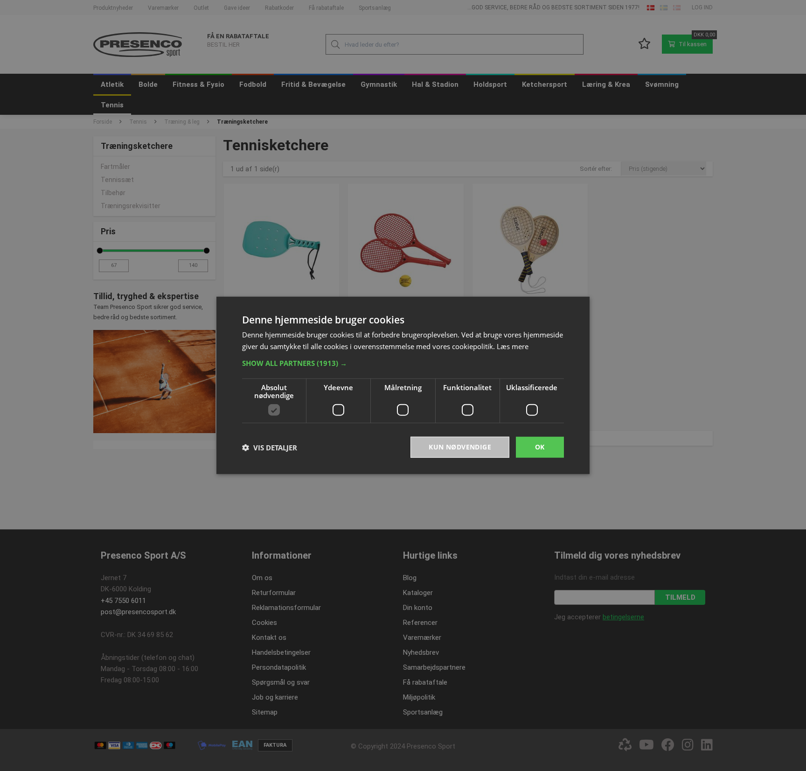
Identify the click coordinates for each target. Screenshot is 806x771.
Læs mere (512, 346)
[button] (403, 363)
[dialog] (403, 386)
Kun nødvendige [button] (460, 447)
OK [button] (540, 447)
